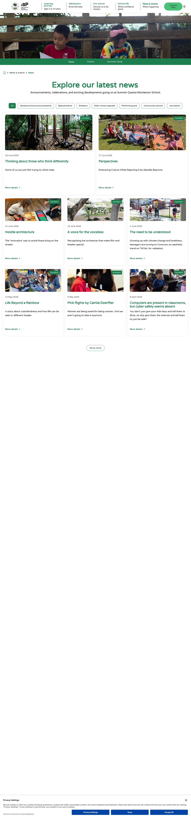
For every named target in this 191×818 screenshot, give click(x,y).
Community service (153, 105)
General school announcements (36, 105)
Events (90, 62)
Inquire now (173, 6)
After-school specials (104, 105)
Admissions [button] (75, 4)
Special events (65, 105)
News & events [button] (150, 4)
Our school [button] (99, 4)
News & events (17, 73)
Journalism (174, 105)
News (71, 62)
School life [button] (123, 4)
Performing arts (129, 105)
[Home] (19, 6)
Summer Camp (115, 62)
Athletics (83, 105)
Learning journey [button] (48, 5)
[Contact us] (184, 6)
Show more (95, 348)
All (12, 105)
